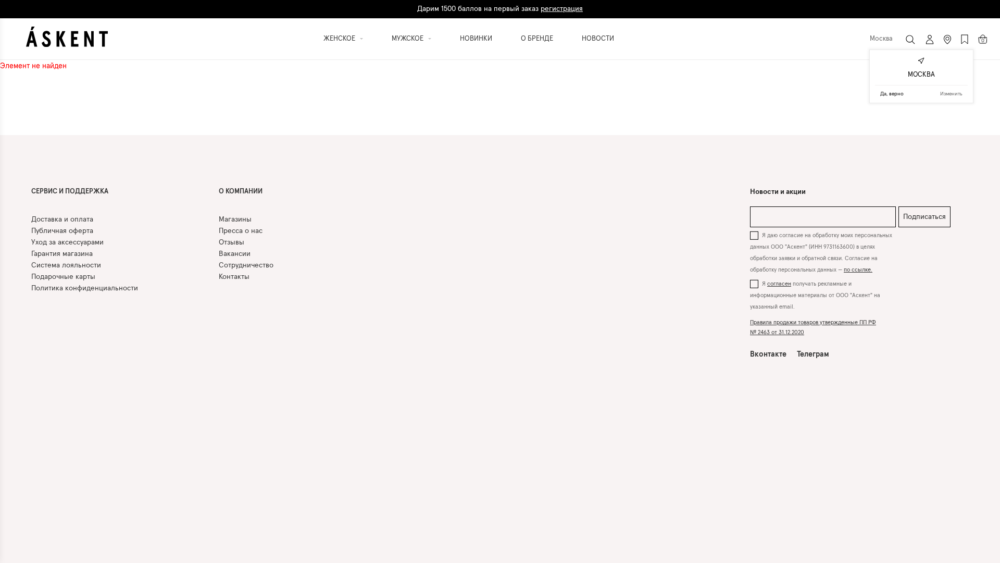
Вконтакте (768, 354)
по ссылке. (858, 270)
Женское (339, 38)
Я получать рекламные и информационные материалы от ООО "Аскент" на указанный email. (815, 295)
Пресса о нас (240, 231)
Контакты (234, 276)
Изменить (951, 93)
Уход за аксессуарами (67, 242)
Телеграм (813, 354)
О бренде (537, 38)
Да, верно (892, 93)
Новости (598, 38)
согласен (779, 284)
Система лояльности (66, 265)
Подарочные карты (63, 276)
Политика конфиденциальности (84, 288)
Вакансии (235, 254)
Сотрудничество (246, 265)
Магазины (235, 219)
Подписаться (924, 217)
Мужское (407, 38)
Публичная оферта (62, 231)
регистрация (562, 9)
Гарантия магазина (62, 254)
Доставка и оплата (62, 219)
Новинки (476, 38)
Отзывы (231, 242)
